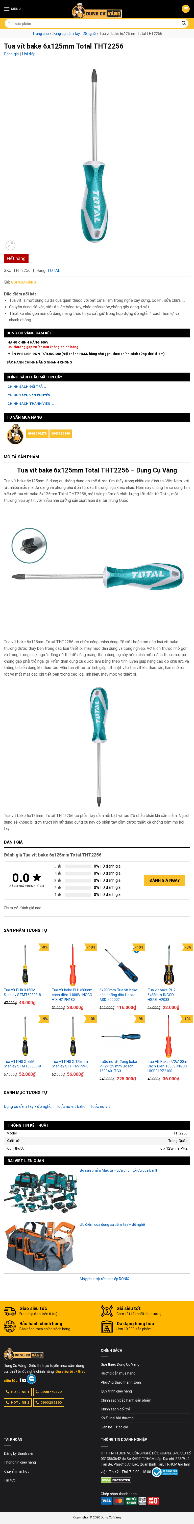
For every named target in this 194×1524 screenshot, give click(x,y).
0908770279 (37, 433)
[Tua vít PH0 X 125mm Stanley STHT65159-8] (73, 1036)
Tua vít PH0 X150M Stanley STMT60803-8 (22, 992)
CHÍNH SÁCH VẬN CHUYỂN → (31, 395)
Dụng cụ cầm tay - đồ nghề (74, 34)
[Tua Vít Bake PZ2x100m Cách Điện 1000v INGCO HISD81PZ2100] (169, 1036)
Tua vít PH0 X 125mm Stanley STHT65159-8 (70, 1064)
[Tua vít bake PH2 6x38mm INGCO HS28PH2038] (169, 964)
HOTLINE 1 (20, 1392)
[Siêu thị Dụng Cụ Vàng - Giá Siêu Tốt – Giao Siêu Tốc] (97, 9)
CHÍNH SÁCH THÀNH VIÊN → (31, 403)
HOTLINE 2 (20, 1402)
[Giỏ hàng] (186, 9)
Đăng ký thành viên (19, 1453)
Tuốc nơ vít (100, 1106)
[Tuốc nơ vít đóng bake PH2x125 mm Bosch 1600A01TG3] (121, 1036)
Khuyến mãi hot (16, 1471)
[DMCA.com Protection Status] (116, 1480)
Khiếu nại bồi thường (117, 1418)
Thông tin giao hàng (20, 1462)
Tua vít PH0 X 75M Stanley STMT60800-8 (22, 1064)
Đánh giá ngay (164, 880)
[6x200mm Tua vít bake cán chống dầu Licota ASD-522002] (121, 964)
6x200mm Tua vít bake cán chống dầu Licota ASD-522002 (118, 995)
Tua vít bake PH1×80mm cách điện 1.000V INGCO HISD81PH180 (72, 995)
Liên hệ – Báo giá (114, 1427)
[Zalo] (31, 1379)
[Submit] (184, 23)
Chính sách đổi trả (115, 1409)
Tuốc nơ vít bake (71, 1106)
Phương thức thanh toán (121, 1382)
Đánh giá (11, 54)
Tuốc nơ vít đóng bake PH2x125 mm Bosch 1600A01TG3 (118, 1066)
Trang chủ (40, 34)
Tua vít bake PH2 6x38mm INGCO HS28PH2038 (162, 995)
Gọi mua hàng (23, 282)
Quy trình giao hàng (116, 1391)
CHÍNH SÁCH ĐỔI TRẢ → (27, 387)
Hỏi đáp (29, 54)
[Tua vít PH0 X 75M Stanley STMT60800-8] (25, 1036)
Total (53, 270)
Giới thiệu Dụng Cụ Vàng (120, 1364)
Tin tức (10, 1480)
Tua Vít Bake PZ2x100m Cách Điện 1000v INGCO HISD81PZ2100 (167, 1066)
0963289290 (60, 433)
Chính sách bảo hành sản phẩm (126, 1400)
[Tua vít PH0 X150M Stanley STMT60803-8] (25, 964)
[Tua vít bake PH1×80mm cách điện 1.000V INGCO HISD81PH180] (73, 964)
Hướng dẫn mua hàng (118, 1373)
